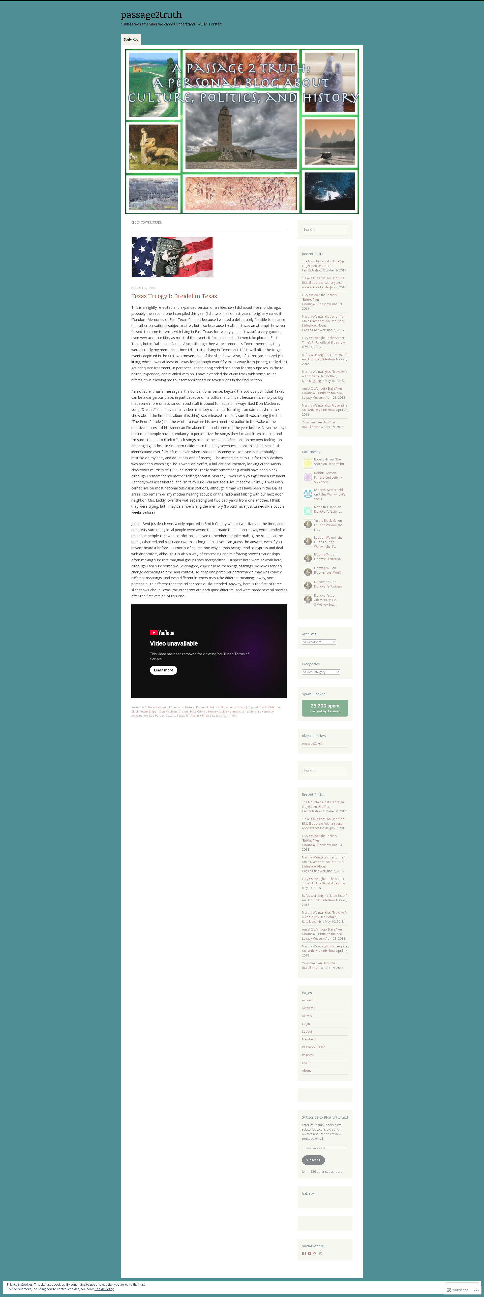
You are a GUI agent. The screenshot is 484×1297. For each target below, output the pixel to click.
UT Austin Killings (197, 715)
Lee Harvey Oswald (162, 715)
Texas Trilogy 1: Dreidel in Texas (174, 296)
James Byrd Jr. (250, 711)
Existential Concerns (170, 707)
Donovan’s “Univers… (329, 586)
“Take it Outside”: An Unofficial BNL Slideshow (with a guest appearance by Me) (323, 282)
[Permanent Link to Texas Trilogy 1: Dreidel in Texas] (172, 277)
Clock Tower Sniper (144, 711)
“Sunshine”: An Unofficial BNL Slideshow (319, 424)
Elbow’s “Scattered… (328, 559)
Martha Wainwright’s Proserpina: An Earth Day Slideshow (325, 407)
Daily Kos (131, 39)
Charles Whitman (270, 707)
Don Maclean (168, 711)
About (306, 1070)
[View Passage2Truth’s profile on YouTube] (310, 1253)
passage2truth (151, 14)
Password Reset (313, 1047)
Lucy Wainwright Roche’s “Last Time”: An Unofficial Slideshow (323, 340)
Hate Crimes (198, 711)
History (190, 707)
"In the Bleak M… (325, 520)
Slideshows (228, 707)
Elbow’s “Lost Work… (328, 572)
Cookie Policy (104, 1289)
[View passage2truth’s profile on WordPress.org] (321, 1253)
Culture (150, 707)
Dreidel (183, 711)
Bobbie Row (322, 473)
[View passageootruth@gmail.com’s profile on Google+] (315, 1253)
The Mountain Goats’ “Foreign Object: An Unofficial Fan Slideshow (323, 265)
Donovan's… (323, 582)
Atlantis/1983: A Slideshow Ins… (325, 602)
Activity (307, 1016)
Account (308, 1000)
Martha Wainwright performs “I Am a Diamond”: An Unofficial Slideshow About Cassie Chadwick (324, 323)
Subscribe (313, 1160)
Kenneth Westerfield (328, 490)
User (305, 1063)
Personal (202, 707)
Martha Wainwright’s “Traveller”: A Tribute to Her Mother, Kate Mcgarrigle (324, 376)
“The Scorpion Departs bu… (330, 461)
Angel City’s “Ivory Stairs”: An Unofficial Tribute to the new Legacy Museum (322, 393)
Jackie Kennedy (229, 711)
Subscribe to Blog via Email (325, 1117)
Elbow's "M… (323, 554)
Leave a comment (224, 715)
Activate (307, 1008)
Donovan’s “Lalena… (328, 511)
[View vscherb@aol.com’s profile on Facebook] (304, 1253)
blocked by (329, 710)
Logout (307, 1031)
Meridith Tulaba (325, 507)
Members (309, 1039)
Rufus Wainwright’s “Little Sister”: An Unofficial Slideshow (324, 357)
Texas (241, 707)
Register (308, 1055)
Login (306, 1024)
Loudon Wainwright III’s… (325, 544)
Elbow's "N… (322, 568)
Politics (214, 707)
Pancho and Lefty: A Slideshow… (328, 479)
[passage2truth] (242, 131)
